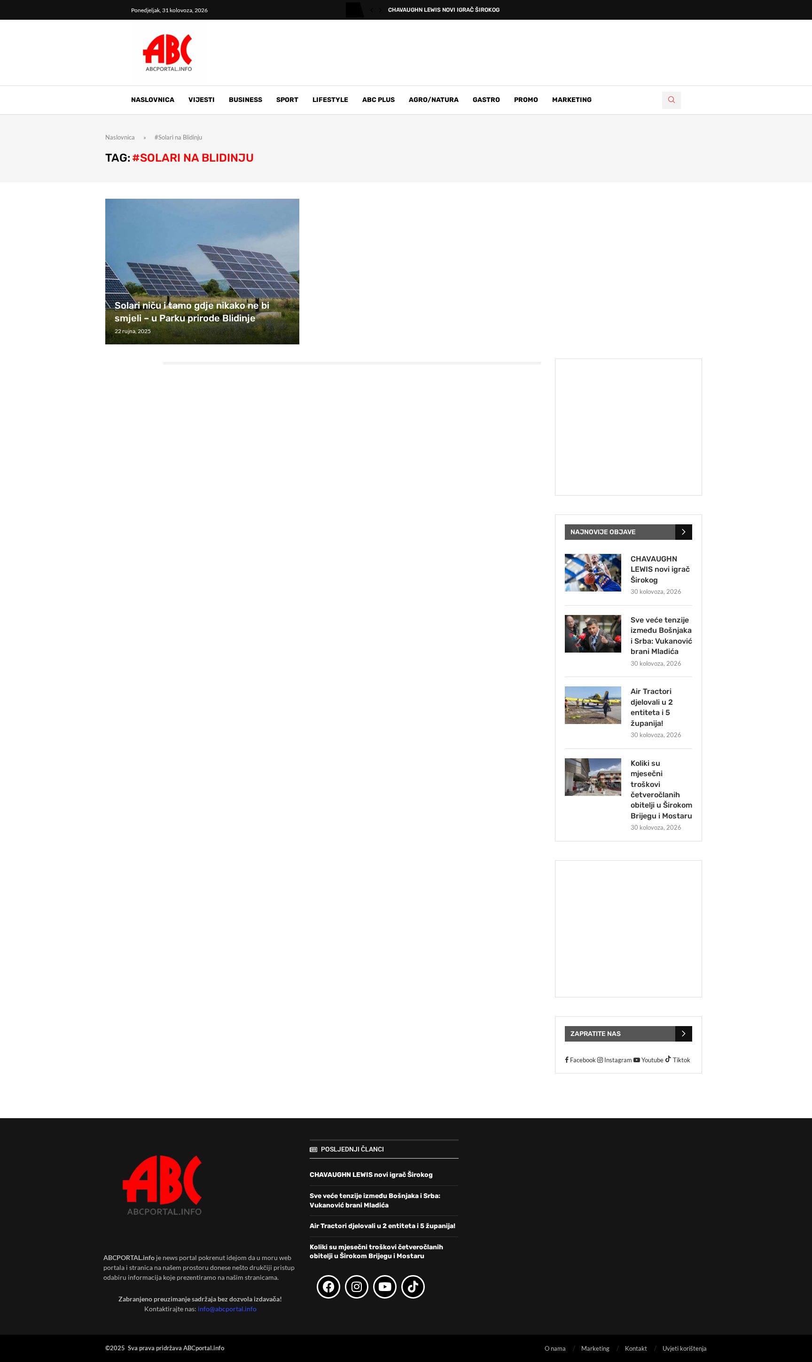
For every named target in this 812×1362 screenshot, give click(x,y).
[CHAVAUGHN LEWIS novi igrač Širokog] (593, 572)
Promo (526, 100)
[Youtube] (385, 1287)
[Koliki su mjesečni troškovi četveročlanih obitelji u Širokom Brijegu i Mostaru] (593, 777)
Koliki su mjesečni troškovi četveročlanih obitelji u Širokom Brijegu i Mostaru (661, 789)
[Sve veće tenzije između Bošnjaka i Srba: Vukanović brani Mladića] (593, 634)
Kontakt (636, 1348)
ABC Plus (378, 100)
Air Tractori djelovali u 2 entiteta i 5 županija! (652, 707)
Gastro (486, 100)
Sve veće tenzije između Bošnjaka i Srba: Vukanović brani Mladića (661, 635)
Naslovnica (152, 100)
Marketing (572, 100)
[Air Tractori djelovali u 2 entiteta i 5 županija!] (593, 705)
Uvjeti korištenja (685, 1348)
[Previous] (371, 9)
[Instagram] (356, 1287)
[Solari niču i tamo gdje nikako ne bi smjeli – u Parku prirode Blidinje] (202, 271)
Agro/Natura (434, 100)
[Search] (671, 100)
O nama (555, 1348)
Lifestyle (330, 100)
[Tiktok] (413, 1287)
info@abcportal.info (227, 1309)
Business (245, 100)
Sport (287, 100)
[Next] (380, 9)
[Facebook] (328, 1287)
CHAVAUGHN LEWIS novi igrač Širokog (444, 10)
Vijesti (201, 100)
